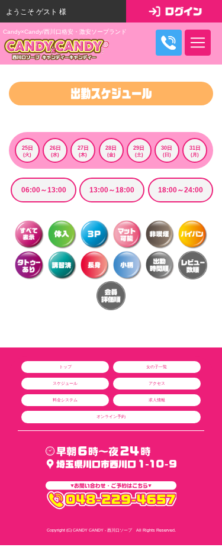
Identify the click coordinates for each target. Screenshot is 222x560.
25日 (27, 151)
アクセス (157, 383)
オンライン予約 (111, 416)
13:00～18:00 (111, 190)
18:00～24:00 (180, 190)
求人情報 (157, 400)
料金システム (65, 400)
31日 (195, 151)
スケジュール (65, 383)
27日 (83, 151)
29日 (138, 151)
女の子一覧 (156, 366)
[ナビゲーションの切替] (198, 43)
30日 (166, 151)
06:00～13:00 (43, 190)
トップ (65, 366)
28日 (111, 151)
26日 (55, 151)
